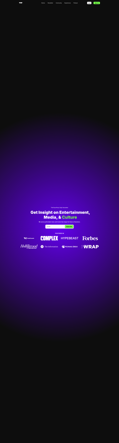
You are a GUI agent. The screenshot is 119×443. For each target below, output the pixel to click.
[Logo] (20, 3)
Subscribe (69, 226)
